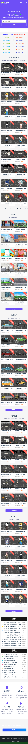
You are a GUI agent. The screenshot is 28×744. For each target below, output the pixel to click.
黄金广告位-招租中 (20, 37)
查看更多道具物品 (14, 409)
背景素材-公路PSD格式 (6, 287)
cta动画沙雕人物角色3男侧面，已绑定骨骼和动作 (11, 116)
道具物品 (14, 315)
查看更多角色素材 (14, 611)
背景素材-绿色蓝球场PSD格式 (21, 302)
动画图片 (20, 738)
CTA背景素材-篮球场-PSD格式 (21, 229)
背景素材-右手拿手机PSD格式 (7, 258)
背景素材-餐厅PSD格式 (20, 273)
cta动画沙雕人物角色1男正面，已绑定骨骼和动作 (11, 589)
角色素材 (14, 516)
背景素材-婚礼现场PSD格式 (21, 258)
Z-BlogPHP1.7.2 (16, 741)
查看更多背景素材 (14, 309)
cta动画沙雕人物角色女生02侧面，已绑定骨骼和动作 (12, 560)
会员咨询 (14, 729)
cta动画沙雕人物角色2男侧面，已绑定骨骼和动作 (11, 145)
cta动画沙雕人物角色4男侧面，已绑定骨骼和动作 (11, 101)
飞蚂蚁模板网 (7, 37)
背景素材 (14, 214)
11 (22, 208)
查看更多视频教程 (14, 510)
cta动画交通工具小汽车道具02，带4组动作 (10, 388)
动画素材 (15, 738)
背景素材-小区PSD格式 (6, 244)
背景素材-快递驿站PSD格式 (21, 244)
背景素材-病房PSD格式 (6, 302)
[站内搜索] (17, 3)
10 (20, 208)
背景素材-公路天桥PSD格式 (21, 287)
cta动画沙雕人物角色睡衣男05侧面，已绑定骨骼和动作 (12, 531)
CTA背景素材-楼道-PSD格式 (7, 229)
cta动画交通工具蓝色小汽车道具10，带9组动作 (11, 330)
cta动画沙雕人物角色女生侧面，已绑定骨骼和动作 (11, 575)
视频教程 (14, 416)
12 (25, 208)
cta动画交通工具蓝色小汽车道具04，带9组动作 (11, 373)
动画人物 (24, 738)
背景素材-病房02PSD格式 (6, 273)
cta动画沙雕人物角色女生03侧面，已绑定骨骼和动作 (12, 546)
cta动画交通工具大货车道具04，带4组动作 (10, 402)
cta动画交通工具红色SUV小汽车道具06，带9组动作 (12, 359)
